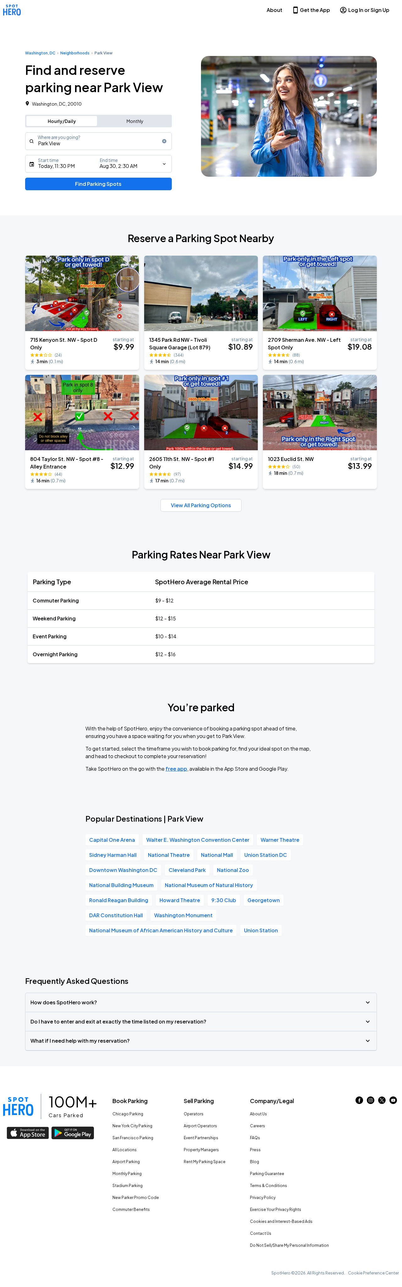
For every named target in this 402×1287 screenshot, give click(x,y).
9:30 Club (223, 900)
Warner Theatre (280, 839)
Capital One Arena (112, 839)
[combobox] (98, 141)
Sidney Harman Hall (113, 855)
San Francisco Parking (132, 1137)
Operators (194, 1114)
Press (255, 1149)
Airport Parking (126, 1161)
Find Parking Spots (98, 183)
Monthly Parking (127, 1173)
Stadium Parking (127, 1185)
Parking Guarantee (267, 1173)
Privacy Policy (262, 1197)
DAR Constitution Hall (116, 915)
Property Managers (201, 1149)
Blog (254, 1161)
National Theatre (169, 855)
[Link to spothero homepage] (18, 1106)
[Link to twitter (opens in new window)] (382, 1102)
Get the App (315, 10)
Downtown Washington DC (123, 870)
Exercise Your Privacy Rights (275, 1209)
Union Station (261, 930)
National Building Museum (121, 885)
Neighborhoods (75, 53)
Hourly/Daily (62, 121)
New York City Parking (132, 1125)
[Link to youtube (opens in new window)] (393, 1102)
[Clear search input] (164, 141)
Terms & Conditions (268, 1185)
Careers (257, 1125)
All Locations (124, 1149)
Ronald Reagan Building (118, 900)
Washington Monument (183, 915)
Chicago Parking (127, 1114)
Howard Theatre (180, 900)
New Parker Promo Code (135, 1197)
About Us (258, 1114)
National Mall (217, 855)
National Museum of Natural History (209, 885)
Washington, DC (40, 53)
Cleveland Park (187, 870)
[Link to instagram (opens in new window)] (370, 1102)
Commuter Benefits (131, 1209)
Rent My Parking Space (204, 1161)
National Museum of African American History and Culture (161, 930)
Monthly (135, 121)
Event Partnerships (201, 1137)
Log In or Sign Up (368, 10)
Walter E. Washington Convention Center (197, 839)
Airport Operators (200, 1125)
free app (176, 768)
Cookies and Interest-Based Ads (281, 1221)
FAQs (255, 1137)
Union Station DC (265, 855)
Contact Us (260, 1233)
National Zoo (233, 870)
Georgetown (263, 900)
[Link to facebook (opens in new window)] (359, 1102)
